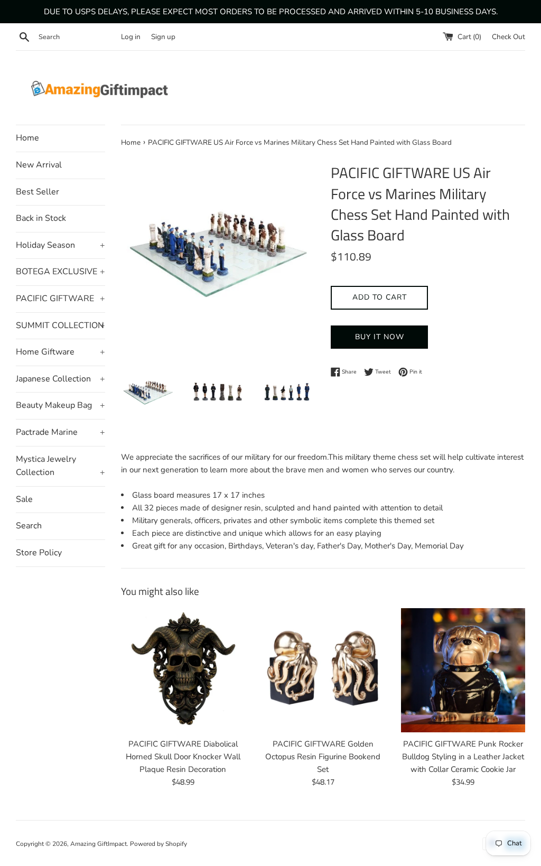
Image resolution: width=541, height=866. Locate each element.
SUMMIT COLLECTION (60, 325)
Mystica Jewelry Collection (60, 466)
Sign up (163, 37)
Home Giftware (60, 352)
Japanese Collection (60, 379)
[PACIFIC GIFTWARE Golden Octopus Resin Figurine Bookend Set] (323, 670)
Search (29, 526)
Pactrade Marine (60, 432)
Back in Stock (41, 218)
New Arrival (39, 165)
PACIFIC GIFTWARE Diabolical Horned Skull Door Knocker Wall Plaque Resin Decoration (183, 757)
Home (27, 138)
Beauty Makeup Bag (60, 405)
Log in (131, 37)
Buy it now (379, 337)
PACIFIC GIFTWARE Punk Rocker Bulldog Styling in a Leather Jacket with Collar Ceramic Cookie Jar (463, 757)
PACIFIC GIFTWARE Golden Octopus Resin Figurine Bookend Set (322, 757)
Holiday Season (60, 245)
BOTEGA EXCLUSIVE (60, 271)
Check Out (508, 37)
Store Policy (39, 552)
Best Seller (37, 192)
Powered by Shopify (158, 844)
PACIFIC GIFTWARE (60, 298)
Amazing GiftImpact (98, 844)
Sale (24, 499)
